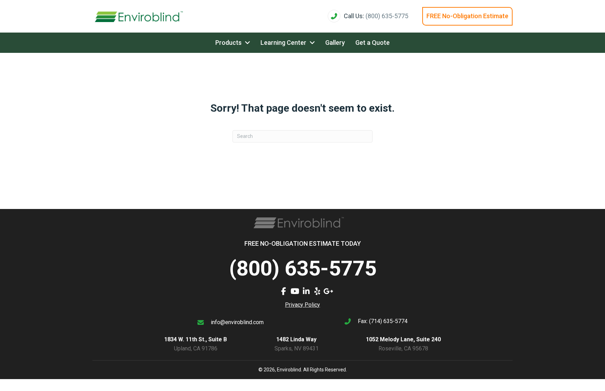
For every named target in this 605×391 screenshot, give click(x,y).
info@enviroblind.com (237, 322)
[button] (283, 291)
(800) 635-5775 (387, 16)
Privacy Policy (302, 304)
